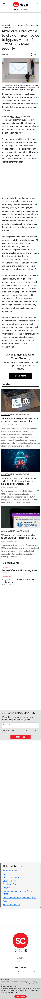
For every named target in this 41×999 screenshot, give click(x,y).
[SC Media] (20, 4)
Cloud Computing (11, 877)
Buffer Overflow (10, 870)
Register (24, 9)
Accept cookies (20, 996)
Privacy (35, 961)
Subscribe (20, 737)
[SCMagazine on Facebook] (15, 950)
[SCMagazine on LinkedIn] (25, 950)
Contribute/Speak (13, 971)
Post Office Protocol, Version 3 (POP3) (20, 897)
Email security (32, 25)
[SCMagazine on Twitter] (20, 950)
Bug (4, 874)
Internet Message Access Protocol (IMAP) (19, 892)
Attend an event (23, 971)
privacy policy (35, 990)
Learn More (20, 376)
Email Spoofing (9, 884)
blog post (15, 116)
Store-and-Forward (11, 904)
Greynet (6, 888)
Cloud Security (8, 27)
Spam (5, 901)
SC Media (6, 961)
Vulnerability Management (13, 25)
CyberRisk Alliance (14, 961)
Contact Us (23, 961)
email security (27, 104)
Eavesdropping (9, 881)
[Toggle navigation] (4, 4)
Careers (30, 961)
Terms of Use (30, 730)
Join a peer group (33, 971)
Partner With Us (20, 974)
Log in (15, 9)
